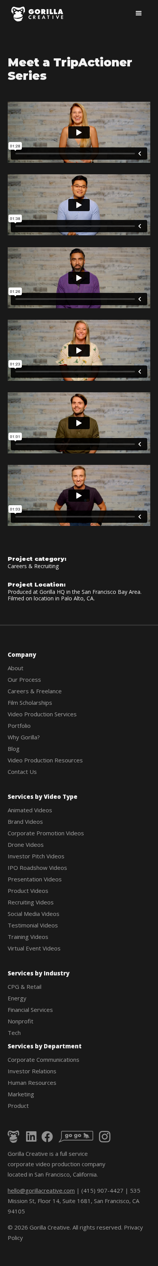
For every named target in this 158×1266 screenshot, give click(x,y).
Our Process (24, 679)
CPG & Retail (24, 986)
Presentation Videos (35, 879)
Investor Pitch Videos (36, 856)
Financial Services (30, 1009)
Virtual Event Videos (34, 948)
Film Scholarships (30, 702)
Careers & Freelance (35, 691)
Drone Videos (26, 844)
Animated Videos (30, 810)
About (15, 668)
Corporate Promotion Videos (46, 833)
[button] (138, 13)
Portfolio (19, 725)
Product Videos (28, 890)
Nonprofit (20, 1021)
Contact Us (22, 771)
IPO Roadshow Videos (37, 867)
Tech (14, 1032)
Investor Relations (32, 1071)
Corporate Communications (43, 1059)
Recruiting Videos (31, 902)
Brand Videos (25, 821)
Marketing (21, 1094)
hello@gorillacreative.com (41, 1190)
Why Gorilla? (24, 737)
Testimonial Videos (33, 925)
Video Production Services (42, 714)
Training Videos (28, 936)
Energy (17, 998)
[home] (38, 14)
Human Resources (32, 1082)
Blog (14, 748)
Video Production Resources (45, 760)
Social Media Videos (33, 913)
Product (18, 1105)
